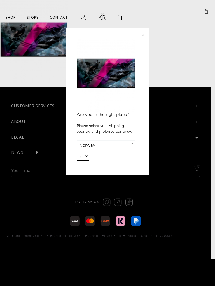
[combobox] (106, 145)
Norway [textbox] (87, 145)
